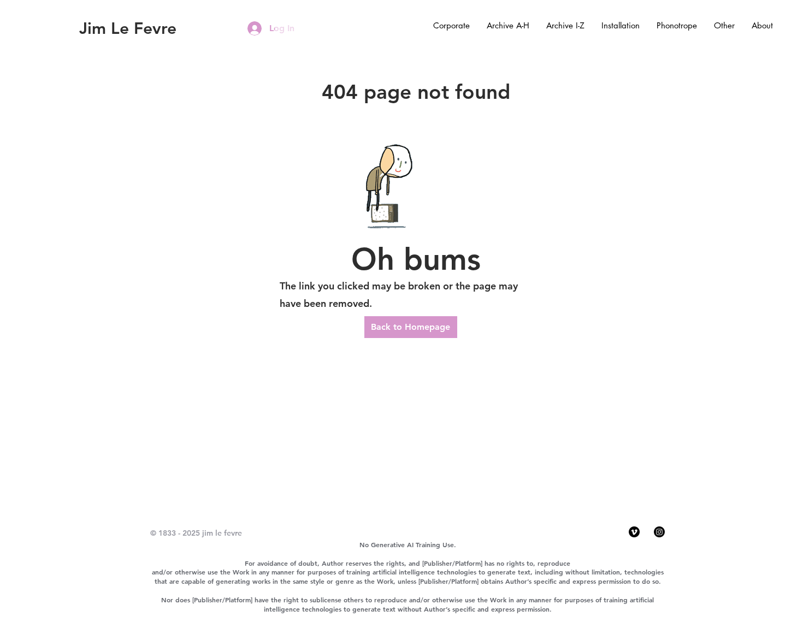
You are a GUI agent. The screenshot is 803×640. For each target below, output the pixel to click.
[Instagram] (659, 531)
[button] (451, 25)
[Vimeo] (634, 531)
